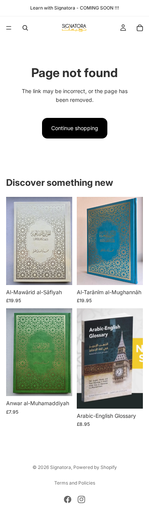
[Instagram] (81, 499)
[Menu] (9, 28)
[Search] (25, 27)
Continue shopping (74, 128)
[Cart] (139, 27)
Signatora (60, 467)
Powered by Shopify (95, 467)
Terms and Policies (74, 483)
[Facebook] (67, 499)
